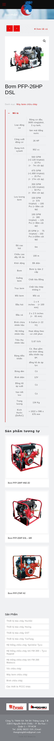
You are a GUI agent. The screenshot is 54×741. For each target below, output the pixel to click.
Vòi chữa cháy (14, 669)
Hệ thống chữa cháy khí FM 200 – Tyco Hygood (27, 652)
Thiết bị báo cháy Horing (19, 627)
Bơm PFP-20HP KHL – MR (20, 538)
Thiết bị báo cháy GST (18, 633)
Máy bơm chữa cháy (26, 104)
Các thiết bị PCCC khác (19, 687)
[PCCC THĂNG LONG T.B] (27, 4)
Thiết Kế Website (27, 736)
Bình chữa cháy (15, 681)
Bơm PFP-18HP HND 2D (19, 483)
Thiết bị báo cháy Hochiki (19, 621)
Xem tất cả (42, 29)
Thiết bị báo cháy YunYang (20, 639)
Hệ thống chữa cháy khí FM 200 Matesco (23, 661)
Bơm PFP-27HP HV (17, 593)
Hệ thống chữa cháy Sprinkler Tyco (24, 645)
